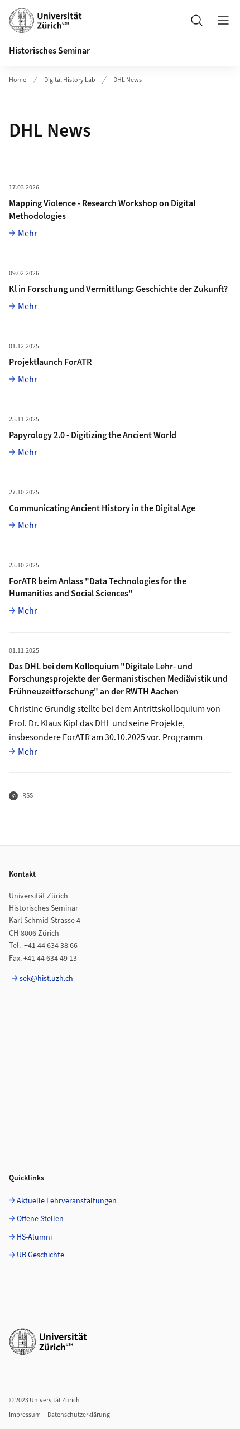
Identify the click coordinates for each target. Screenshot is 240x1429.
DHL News (127, 80)
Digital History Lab (69, 80)
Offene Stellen (40, 1218)
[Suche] (196, 20)
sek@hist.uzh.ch (46, 978)
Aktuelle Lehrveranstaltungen (67, 1201)
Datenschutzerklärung (78, 1415)
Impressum (25, 1415)
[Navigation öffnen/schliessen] (223, 20)
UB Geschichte (40, 1255)
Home (17, 80)
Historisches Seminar (49, 51)
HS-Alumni (34, 1237)
